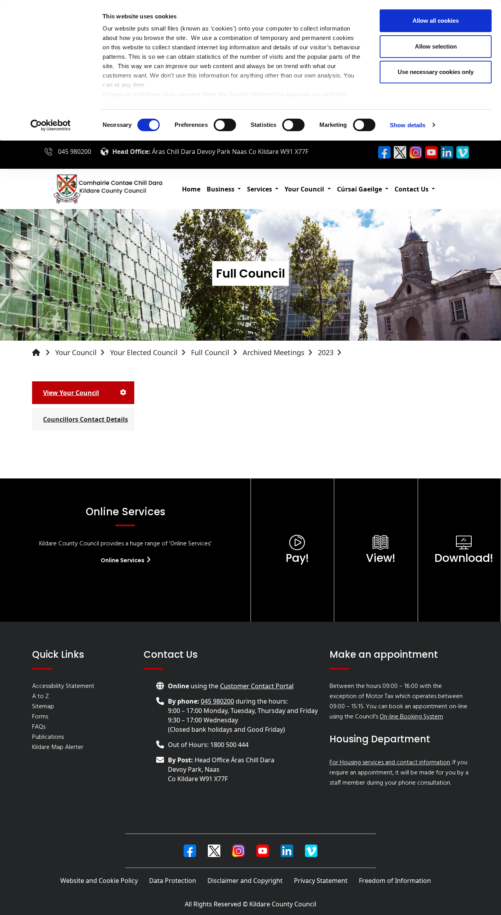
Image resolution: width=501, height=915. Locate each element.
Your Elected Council (144, 352)
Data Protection (172, 880)
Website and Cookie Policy (99, 880)
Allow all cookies (436, 20)
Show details (407, 125)
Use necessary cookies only (436, 72)
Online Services (123, 560)
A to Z (40, 696)
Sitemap (43, 707)
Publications (48, 737)
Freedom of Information (395, 880)
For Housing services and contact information (390, 763)
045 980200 (74, 151)
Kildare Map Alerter (57, 747)
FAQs (38, 727)
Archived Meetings (274, 352)
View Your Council (71, 392)
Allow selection (436, 46)
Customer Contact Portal (257, 686)
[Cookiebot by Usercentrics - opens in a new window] (50, 125)
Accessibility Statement (63, 686)
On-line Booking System (411, 717)
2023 (325, 352)
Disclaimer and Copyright (245, 880)
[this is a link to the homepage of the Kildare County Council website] (42, 352)
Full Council (210, 352)
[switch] (225, 125)
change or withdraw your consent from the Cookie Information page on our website (224, 94)
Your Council (76, 352)
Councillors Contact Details (85, 419)
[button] (224, 189)
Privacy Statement (321, 880)
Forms (40, 717)
